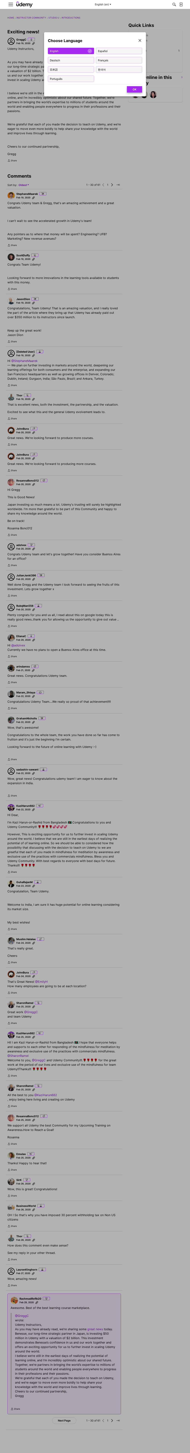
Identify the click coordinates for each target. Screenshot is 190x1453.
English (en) (102, 4)
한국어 (102, 69)
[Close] (140, 40)
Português (56, 78)
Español (102, 50)
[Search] (174, 4)
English (54, 50)
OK (134, 89)
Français (103, 60)
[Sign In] (181, 4)
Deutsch (55, 60)
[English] (24, 4)
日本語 (54, 69)
